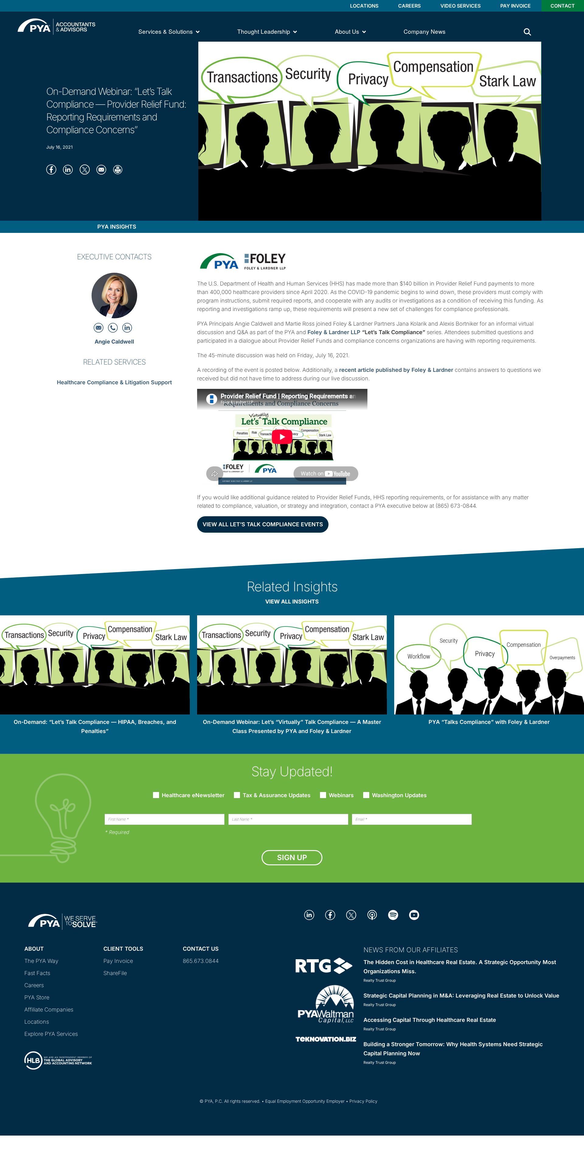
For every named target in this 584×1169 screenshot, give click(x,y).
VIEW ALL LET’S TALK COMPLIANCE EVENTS (263, 524)
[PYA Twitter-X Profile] (351, 914)
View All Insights (292, 601)
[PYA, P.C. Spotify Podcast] (393, 914)
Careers (409, 6)
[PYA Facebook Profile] (330, 914)
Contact (563, 6)
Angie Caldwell (114, 341)
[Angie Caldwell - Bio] (114, 297)
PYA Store (36, 997)
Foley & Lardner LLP (334, 332)
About (34, 949)
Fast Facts (37, 973)
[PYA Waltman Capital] (326, 1004)
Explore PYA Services (51, 1034)
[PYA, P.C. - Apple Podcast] (372, 914)
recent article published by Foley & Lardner (396, 370)
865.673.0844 (201, 961)
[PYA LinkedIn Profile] (309, 914)
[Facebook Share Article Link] (53, 169)
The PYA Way (41, 961)
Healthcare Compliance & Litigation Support (114, 382)
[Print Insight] (120, 169)
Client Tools (123, 949)
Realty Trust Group (379, 980)
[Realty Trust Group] (324, 965)
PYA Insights (116, 226)
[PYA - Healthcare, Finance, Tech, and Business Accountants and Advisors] (56, 26)
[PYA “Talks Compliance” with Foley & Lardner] (489, 666)
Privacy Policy (363, 1101)
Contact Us (201, 949)
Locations (364, 6)
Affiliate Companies (48, 1009)
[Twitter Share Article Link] (86, 169)
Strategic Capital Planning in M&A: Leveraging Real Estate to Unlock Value (461, 995)
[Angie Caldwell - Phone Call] (113, 327)
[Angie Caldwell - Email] (99, 327)
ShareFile (115, 973)
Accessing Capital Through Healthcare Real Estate (429, 1020)
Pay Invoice (515, 6)
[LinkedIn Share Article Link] (70, 169)
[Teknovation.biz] (326, 1039)
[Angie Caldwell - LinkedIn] (127, 327)
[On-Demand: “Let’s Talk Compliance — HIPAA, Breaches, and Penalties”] (95, 666)
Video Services (460, 6)
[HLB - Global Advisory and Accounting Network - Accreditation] (58, 1055)
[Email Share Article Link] (103, 169)
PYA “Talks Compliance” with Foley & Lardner (489, 722)
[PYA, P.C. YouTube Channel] (414, 914)
